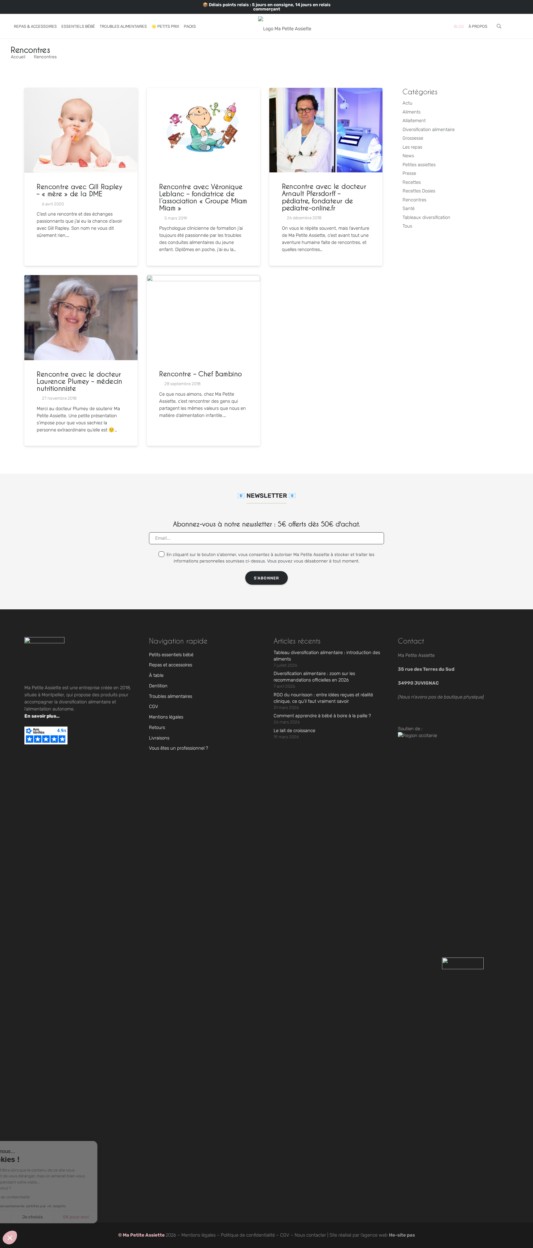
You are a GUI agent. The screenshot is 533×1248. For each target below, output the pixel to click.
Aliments (411, 112)
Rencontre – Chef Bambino (200, 373)
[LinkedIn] (37, 6)
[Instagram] (14, 7)
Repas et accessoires (170, 665)
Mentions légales (166, 717)
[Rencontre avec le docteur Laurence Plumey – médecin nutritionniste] (81, 317)
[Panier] (515, 26)
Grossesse (413, 138)
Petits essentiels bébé (171, 654)
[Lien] (507, 26)
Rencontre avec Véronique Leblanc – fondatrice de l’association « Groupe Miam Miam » (203, 197)
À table (156, 675)
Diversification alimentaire (429, 129)
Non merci (27, 1217)
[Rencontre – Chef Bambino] (203, 317)
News (408, 156)
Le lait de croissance (294, 730)
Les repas (412, 147)
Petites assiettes (419, 164)
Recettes (412, 182)
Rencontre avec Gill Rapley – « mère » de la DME (79, 190)
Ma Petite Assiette (144, 1235)
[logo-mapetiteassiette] (284, 26)
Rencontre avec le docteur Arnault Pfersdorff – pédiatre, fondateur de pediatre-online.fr (324, 196)
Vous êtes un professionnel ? (178, 748)
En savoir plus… (42, 716)
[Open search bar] (499, 26)
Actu (407, 103)
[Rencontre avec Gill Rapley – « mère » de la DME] (81, 130)
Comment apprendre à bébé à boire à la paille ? (322, 716)
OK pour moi (114, 1217)
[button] (60, 26)
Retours (157, 727)
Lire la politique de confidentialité (40, 1197)
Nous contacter (310, 1235)
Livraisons (159, 738)
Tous (407, 226)
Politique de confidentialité (248, 1235)
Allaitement (414, 120)
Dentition (158, 686)
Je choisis (70, 1217)
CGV (153, 706)
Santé (409, 208)
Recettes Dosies (419, 191)
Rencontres (414, 200)
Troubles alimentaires (170, 696)
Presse (409, 173)
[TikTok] (22, 6)
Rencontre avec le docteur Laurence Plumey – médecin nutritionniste (79, 381)
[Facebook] (30, 6)
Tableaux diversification (426, 217)
